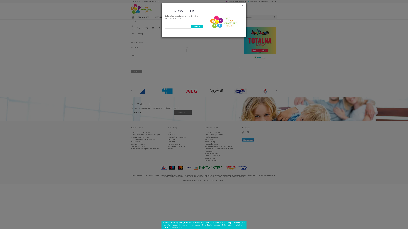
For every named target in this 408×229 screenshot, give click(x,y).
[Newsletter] (224, 21)
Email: (167, 24)
